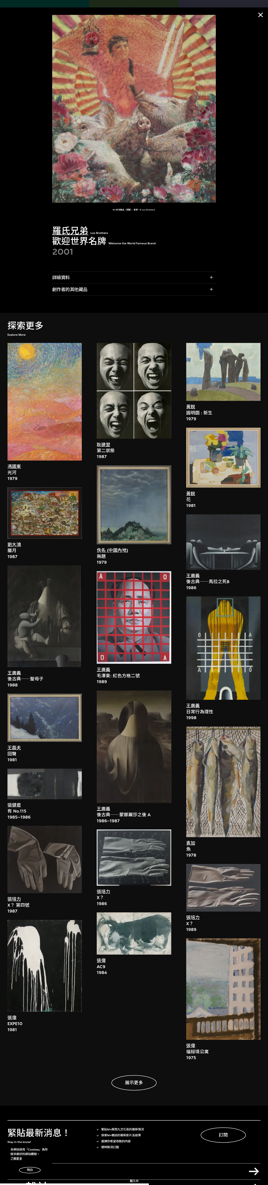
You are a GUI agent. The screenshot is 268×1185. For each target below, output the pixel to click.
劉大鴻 (14, 544)
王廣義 (14, 673)
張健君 (14, 805)
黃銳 (190, 406)
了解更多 (16, 1158)
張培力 (14, 899)
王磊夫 (14, 747)
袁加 (190, 843)
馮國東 (14, 466)
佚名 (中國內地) (112, 550)
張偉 (11, 1017)
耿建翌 (103, 444)
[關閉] (260, 15)
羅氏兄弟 (70, 231)
